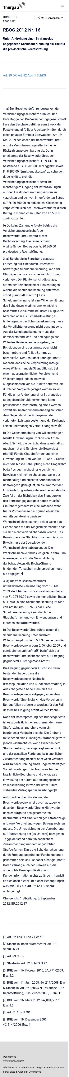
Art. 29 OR (10, 75)
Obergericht (9, 1056)
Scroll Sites (9, 1071)
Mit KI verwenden (50, 18)
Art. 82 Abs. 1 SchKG (32, 75)
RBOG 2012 (9, 21)
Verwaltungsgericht (13, 1061)
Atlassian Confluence (29, 1071)
